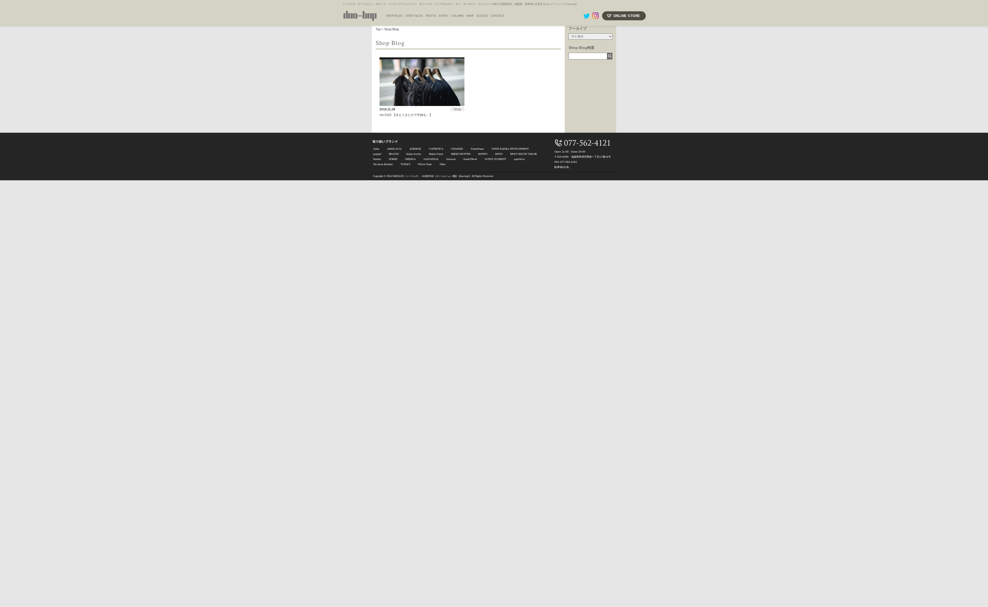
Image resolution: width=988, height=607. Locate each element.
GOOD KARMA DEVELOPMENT (510, 148)
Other (442, 164)
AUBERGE (415, 148)
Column (457, 15)
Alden (376, 148)
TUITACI (405, 164)
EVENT (443, 15)
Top (378, 29)
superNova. (519, 159)
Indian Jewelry (413, 154)
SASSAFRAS (431, 159)
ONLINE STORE (626, 16)
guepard (377, 154)
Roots (431, 15)
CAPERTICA (436, 148)
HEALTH (394, 154)
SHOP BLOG (394, 15)
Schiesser (451, 159)
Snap (470, 15)
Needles (377, 159)
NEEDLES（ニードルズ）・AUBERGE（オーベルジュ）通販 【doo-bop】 (432, 176)
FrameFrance (477, 148)
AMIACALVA (394, 148)
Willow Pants (425, 164)
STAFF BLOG (414, 15)
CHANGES (457, 148)
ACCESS (482, 15)
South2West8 (470, 159)
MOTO (498, 154)
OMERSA (410, 159)
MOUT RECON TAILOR (523, 154)
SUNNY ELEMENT (495, 159)
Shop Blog (391, 29)
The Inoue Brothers (383, 164)
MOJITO (482, 154)
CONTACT (497, 15)
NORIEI (393, 159)
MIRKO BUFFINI (460, 154)
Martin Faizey (436, 154)
